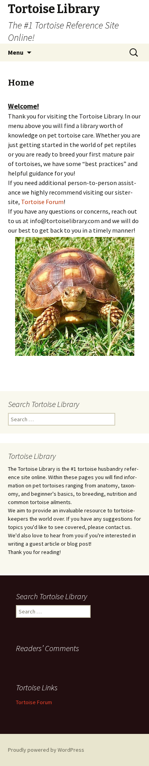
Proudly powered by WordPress (46, 749)
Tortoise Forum (42, 202)
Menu (15, 52)
